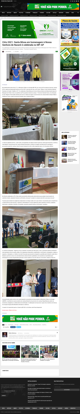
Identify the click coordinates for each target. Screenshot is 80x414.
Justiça (54, 12)
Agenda (67, 12)
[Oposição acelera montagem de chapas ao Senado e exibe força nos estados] (64, 149)
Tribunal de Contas (33, 15)
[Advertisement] (69, 121)
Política (21, 12)
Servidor (61, 12)
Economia (28, 12)
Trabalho (35, 12)
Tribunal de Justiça (24, 15)
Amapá (15, 12)
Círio (6, 324)
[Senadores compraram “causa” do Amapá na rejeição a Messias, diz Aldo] (64, 137)
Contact (4, 395)
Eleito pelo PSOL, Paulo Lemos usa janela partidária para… (72, 154)
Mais (73, 12)
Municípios (72, 408)
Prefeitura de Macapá (52, 15)
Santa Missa (44, 324)
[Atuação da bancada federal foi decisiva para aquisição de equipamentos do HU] (64, 161)
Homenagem (16, 324)
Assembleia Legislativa (14, 15)
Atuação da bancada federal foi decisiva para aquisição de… (72, 160)
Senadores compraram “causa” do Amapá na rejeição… (72, 136)
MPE (56, 51)
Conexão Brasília (10, 324)
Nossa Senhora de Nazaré (37, 324)
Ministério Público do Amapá (24, 324)
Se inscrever (67, 389)
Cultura (48, 12)
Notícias (9, 12)
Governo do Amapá (4, 15)
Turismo (42, 12)
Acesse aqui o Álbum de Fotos (9, 310)
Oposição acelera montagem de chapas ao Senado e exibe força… (72, 148)
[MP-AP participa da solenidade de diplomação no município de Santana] (11, 351)
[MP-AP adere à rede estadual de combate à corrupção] (49, 351)
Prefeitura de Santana (62, 15)
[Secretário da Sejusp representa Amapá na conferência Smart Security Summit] (64, 143)
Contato (15, 1)
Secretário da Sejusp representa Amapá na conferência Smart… (72, 142)
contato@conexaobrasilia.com (9, 390)
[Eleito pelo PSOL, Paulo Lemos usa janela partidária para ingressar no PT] (64, 155)
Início (3, 12)
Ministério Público (42, 15)
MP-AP (31, 324)
